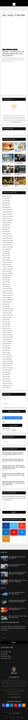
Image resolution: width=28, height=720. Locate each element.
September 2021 (6, 315)
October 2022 (5, 297)
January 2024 (5, 264)
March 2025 (5, 233)
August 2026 (5, 196)
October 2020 (5, 339)
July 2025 (4, 225)
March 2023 (5, 286)
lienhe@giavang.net (16, 697)
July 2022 (4, 304)
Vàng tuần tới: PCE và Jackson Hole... (20, 151)
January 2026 (5, 211)
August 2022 (5, 301)
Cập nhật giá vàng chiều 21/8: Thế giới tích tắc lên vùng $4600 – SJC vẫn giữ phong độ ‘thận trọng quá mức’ (13, 483)
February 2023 (5, 288)
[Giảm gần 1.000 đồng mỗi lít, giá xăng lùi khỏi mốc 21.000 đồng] (4, 582)
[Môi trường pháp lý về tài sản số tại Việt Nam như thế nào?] (4, 610)
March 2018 (5, 387)
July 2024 (4, 251)
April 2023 (4, 284)
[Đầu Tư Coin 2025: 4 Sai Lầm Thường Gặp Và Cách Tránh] (4, 617)
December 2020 (6, 334)
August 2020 (5, 343)
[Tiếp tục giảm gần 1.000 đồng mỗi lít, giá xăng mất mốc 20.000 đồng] (4, 574)
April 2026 (4, 205)
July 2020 (4, 345)
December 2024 (6, 240)
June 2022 (4, 306)
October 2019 (5, 365)
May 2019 (4, 376)
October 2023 (5, 271)
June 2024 (4, 253)
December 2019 (6, 361)
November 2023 (6, 268)
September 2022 (6, 299)
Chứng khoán (4, 658)
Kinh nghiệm (12, 718)
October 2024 (5, 244)
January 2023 (5, 290)
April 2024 (4, 257)
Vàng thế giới (4, 656)
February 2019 (5, 383)
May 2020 (4, 350)
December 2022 (6, 293)
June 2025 (4, 227)
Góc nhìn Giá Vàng (20, 718)
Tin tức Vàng (12, 716)
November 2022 (6, 295)
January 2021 (5, 332)
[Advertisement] (14, 32)
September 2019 (6, 367)
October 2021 (5, 312)
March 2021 (5, 328)
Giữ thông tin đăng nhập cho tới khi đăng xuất (14, 407)
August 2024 (5, 249)
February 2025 (5, 236)
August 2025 (5, 222)
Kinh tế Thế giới (9, 49)
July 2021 (4, 319)
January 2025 (5, 238)
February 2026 (5, 209)
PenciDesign (17, 713)
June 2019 (4, 374)
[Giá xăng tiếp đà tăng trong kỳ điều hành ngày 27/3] (4, 558)
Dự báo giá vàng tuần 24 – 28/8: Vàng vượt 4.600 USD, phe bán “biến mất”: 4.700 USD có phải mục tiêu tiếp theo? (13, 467)
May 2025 (4, 229)
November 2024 (6, 242)
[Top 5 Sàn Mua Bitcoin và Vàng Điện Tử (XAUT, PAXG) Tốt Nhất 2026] (4, 602)
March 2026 (5, 207)
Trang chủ (6, 716)
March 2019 (5, 381)
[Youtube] (15, 705)
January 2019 (5, 385)
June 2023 (4, 279)
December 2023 (6, 266)
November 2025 (6, 216)
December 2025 (6, 214)
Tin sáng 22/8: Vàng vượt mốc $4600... (19, 162)
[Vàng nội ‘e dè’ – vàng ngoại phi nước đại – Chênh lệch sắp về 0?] (20, 180)
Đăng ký (14, 430)
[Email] (19, 705)
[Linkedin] (11, 705)
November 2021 (6, 310)
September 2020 (6, 341)
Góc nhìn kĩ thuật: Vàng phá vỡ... (6, 151)
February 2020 (5, 356)
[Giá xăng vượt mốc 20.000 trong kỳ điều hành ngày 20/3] (4, 566)
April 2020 (4, 352)
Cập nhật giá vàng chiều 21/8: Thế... (7, 174)
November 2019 (6, 363)
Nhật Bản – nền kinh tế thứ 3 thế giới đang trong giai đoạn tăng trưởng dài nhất (13, 53)
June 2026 (4, 200)
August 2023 (5, 275)
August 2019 (5, 370)
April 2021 (4, 326)
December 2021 (6, 308)
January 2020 (5, 359)
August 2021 (5, 317)
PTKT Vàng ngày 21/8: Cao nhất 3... (8, 185)
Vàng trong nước (19, 716)
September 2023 (6, 273)
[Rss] (23, 705)
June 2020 (4, 348)
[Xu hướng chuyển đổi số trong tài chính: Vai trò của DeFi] (4, 594)
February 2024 (5, 262)
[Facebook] (3, 705)
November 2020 (6, 337)
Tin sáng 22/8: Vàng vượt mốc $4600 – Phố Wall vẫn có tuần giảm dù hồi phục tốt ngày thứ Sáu (13, 475)
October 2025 (5, 218)
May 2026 (4, 203)
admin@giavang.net (17, 122)
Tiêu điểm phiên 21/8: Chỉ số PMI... (19, 174)
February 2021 (5, 330)
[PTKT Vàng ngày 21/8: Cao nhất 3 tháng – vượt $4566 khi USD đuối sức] (8, 180)
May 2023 (4, 282)
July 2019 (4, 372)
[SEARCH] (24, 441)
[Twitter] (7, 705)
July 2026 (4, 198)
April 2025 (4, 231)
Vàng (2, 654)
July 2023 (4, 277)
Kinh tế (4, 49)
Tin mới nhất (15, 49)
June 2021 (4, 321)
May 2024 (4, 255)
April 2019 (4, 378)
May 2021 (4, 323)
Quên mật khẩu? (6, 428)
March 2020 (5, 354)
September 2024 (6, 247)
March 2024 (5, 260)
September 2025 (6, 220)
